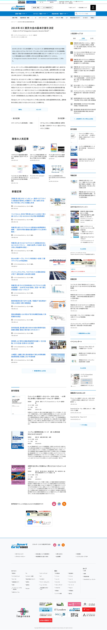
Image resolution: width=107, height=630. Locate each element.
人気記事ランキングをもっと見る (84, 119)
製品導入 (52, 2)
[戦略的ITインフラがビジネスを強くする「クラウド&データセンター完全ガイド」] (45, 605)
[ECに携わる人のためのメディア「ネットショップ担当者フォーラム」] (88, 610)
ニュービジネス (43, 585)
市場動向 (71, 590)
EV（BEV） (85, 18)
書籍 (85, 573)
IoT (67, 18)
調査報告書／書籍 (24, 18)
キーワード (71, 585)
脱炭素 (51, 18)
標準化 (27, 582)
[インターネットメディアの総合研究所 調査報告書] (88, 605)
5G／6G (14, 579)
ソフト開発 (75, 1)
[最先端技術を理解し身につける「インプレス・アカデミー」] (88, 616)
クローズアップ (58, 585)
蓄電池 (27, 585)
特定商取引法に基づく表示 (42, 556)
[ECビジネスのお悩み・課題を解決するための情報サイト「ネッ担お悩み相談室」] (45, 621)
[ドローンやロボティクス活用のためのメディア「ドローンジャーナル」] (74, 616)
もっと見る (83, 249)
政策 (13, 585)
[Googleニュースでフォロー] (58, 544)
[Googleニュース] (59, 504)
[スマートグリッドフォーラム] (19, 547)
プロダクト (57, 587)
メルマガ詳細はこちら (90, 266)
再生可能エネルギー (75, 18)
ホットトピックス (72, 582)
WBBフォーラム (15, 592)
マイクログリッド (16, 576)
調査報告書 (86, 576)
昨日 (74, 38)
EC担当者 (67, 1)
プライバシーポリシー (20, 556)
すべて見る (84, 425)
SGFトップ (13, 21)
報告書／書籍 (36, 7)
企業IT (70, 1)
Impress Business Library (77, 254)
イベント (57, 576)
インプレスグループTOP (82, 556)
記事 (85, 570)
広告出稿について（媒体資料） (42, 554)
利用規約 (79, 554)
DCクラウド (80, 1)
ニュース (57, 579)
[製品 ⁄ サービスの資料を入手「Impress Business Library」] (45, 616)
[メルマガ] (54, 504)
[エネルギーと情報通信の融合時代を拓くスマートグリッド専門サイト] (74, 610)
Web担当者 (61, 1)
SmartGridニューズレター (90, 579)
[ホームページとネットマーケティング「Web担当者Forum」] (74, 605)
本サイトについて (19, 554)
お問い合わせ (59, 554)
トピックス (57, 582)
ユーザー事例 (58, 593)
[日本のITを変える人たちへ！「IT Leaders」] (60, 610)
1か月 (91, 38)
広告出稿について (83, 7)
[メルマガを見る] (54, 544)
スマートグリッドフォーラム (19, 7)
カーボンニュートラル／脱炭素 (17, 588)
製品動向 (71, 573)
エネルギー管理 (59, 18)
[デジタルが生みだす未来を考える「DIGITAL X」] (60, 616)
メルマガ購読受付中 (47, 7)
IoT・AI (41, 2)
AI (35, 18)
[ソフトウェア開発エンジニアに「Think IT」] (60, 605)
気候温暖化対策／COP (44, 588)
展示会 (70, 593)
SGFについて (72, 7)
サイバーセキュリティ (44, 582)
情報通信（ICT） (15, 582)
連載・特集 (14, 18)
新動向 (57, 590)
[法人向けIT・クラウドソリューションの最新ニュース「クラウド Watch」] (45, 610)
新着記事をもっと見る (40, 371)
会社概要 (58, 556)
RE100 (27, 588)
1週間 (83, 38)
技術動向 (57, 573)
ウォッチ (70, 587)
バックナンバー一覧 (86, 381)
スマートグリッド (43, 18)
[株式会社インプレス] (23, 613)
